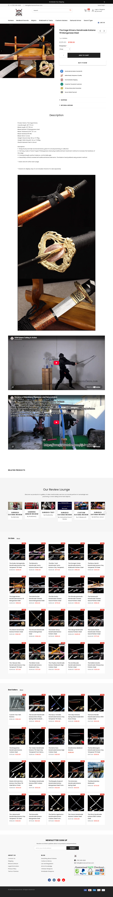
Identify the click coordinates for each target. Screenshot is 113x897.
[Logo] (19, 12)
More (18, 538)
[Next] (52, 50)
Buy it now (82, 63)
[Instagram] (54, 880)
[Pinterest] (58, 880)
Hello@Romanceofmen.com (33, 5)
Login (96, 9)
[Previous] (1, 50)
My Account (98, 11)
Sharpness (63, 46)
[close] (104, 2)
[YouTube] (63, 880)
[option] (27, 51)
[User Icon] (93, 10)
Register (102, 9)
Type (60, 38)
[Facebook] (49, 880)
